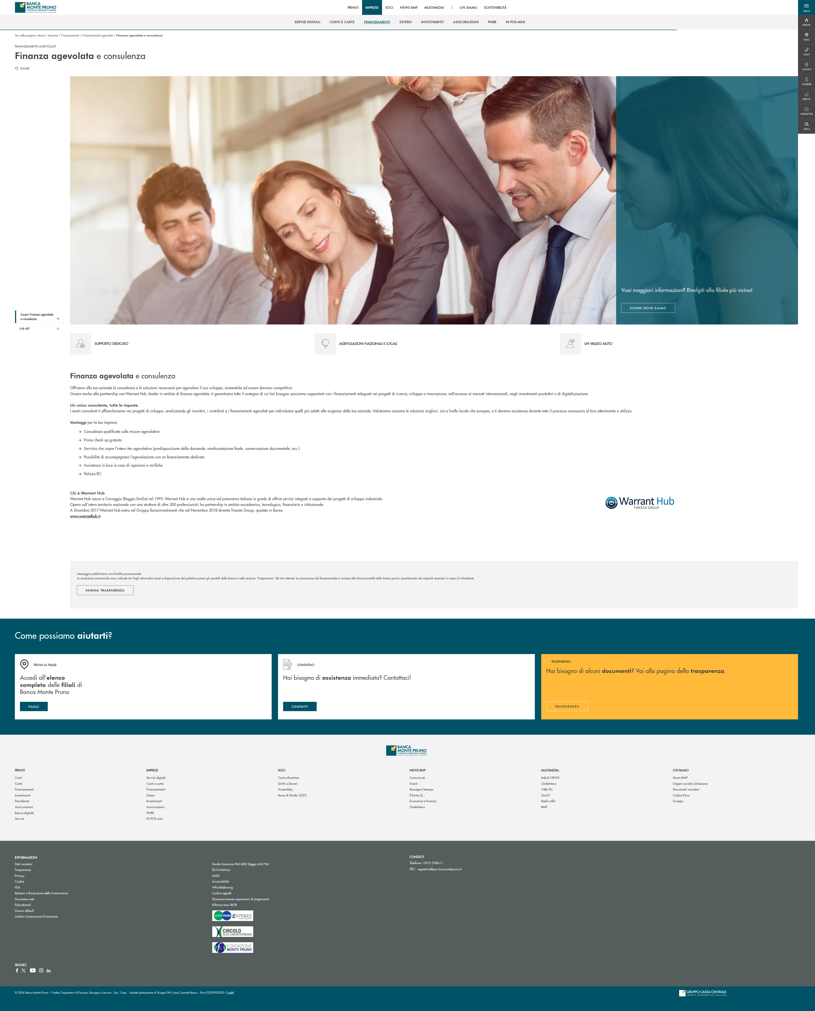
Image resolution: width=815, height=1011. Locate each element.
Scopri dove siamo (648, 308)
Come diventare (288, 777)
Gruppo (678, 801)
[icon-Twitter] (24, 970)
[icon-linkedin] (48, 970)
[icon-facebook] (17, 970)
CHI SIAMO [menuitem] (468, 7)
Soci (281, 770)
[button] (806, 7)
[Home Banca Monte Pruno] (35, 7)
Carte (18, 783)
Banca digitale (24, 812)
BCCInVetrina (221, 869)
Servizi (19, 818)
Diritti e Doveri (287, 783)
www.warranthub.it (85, 516)
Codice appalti (238, 893)
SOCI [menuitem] (389, 7)
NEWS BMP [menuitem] (409, 7)
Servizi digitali (156, 777)
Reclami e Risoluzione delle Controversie (41, 893)
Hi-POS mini (154, 818)
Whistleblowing (222, 887)
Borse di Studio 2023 (292, 795)
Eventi (414, 783)
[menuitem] (307, 22)
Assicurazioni (24, 807)
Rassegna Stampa (421, 789)
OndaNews (417, 807)
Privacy (19, 875)
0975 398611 (433, 863)
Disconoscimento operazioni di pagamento (240, 899)
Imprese (53, 35)
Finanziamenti (70, 35)
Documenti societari (686, 789)
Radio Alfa (548, 801)
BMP (544, 807)
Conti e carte (154, 783)
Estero (150, 795)
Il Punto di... (417, 795)
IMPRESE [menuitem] (372, 7)
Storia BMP (680, 777)
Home (41, 35)
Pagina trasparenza (105, 590)
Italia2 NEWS (550, 777)
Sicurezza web (24, 899)
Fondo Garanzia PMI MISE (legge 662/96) (256, 864)
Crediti (230, 992)
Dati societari (23, 864)
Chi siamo (681, 770)
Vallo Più (547, 789)
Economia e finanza (423, 801)
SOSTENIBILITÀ (495, 7)
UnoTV (545, 795)
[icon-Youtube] (33, 970)
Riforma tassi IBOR (240, 904)
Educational (23, 904)
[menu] (427, 7)
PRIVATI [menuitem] (353, 7)
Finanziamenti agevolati (98, 35)
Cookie (19, 881)
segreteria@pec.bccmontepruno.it (439, 869)
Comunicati (417, 777)
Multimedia (550, 770)
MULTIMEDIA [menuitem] (434, 7)
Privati (20, 770)
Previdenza (22, 801)
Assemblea (285, 789)
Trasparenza (23, 869)
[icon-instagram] (41, 970)
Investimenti (23, 795)
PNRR (150, 812)
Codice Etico (681, 795)
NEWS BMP (418, 770)
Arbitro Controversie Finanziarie (52, 916)
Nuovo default (24, 910)
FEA (17, 887)
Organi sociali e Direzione (690, 783)
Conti (18, 777)
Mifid (215, 875)
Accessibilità (220, 881)
